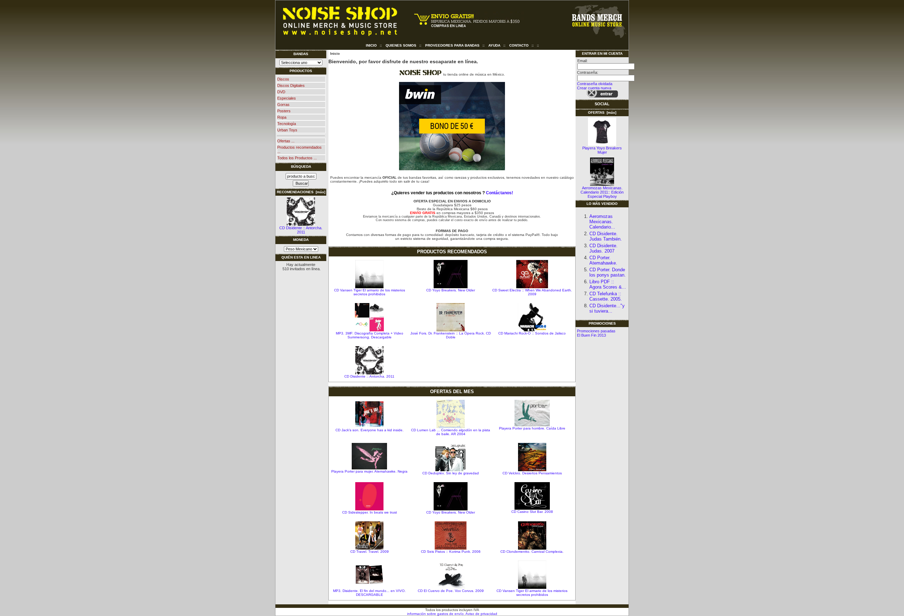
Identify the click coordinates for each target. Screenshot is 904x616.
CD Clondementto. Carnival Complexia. (532, 551)
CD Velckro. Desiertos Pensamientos (532, 473)
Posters (284, 111)
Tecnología (286, 124)
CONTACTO (519, 45)
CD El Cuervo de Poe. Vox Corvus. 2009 (451, 591)
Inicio (371, 45)
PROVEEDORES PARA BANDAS (452, 45)
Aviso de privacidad (481, 614)
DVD (281, 92)
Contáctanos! (499, 192)
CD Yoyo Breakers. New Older (450, 290)
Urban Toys (287, 130)
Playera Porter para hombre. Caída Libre (532, 428)
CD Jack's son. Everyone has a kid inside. (369, 430)
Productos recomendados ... (299, 149)
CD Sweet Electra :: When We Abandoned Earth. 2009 (532, 292)
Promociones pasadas (596, 331)
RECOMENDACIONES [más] (301, 192)
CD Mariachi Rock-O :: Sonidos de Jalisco (532, 333)
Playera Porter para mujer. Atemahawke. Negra (369, 471)
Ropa (281, 117)
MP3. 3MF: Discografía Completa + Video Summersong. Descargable (369, 335)
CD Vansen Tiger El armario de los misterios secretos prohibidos (369, 292)
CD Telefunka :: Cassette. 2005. (605, 296)
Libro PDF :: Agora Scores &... (607, 284)
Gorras (283, 104)
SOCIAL (602, 104)
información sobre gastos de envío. (436, 614)
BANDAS (300, 54)
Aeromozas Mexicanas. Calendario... (602, 222)
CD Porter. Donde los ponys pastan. (607, 272)
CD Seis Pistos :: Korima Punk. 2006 (451, 551)
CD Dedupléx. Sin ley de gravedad (450, 473)
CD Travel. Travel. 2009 (369, 551)
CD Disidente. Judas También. (605, 236)
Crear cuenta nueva (594, 88)
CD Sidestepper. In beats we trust (369, 512)
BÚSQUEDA (301, 166)
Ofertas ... (286, 141)
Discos (283, 79)
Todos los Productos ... (297, 158)
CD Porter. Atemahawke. (603, 260)
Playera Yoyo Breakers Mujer (602, 150)
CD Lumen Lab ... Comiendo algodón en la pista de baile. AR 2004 (450, 432)
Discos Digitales (291, 85)
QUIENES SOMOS (401, 45)
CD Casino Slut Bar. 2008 (532, 512)
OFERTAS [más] (602, 112)
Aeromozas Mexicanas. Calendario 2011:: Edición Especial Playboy (602, 192)
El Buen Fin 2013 (591, 335)
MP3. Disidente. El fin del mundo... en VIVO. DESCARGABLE (369, 593)
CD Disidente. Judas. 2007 (603, 248)
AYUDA (494, 45)
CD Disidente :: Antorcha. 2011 (300, 230)
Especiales (286, 98)
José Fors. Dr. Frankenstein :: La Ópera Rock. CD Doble (450, 335)
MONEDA (301, 240)
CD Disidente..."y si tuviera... (607, 308)
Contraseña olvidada (594, 84)
